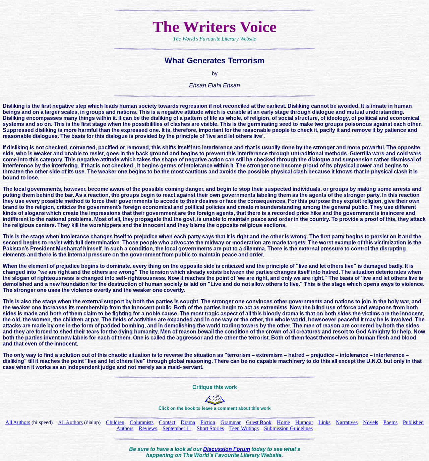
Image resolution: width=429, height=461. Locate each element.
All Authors (70, 422)
